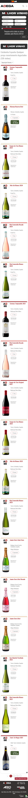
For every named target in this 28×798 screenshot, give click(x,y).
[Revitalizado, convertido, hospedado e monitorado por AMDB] (26, 796)
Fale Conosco (17, 792)
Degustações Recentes (7, 62)
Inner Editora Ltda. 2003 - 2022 (7, 792)
